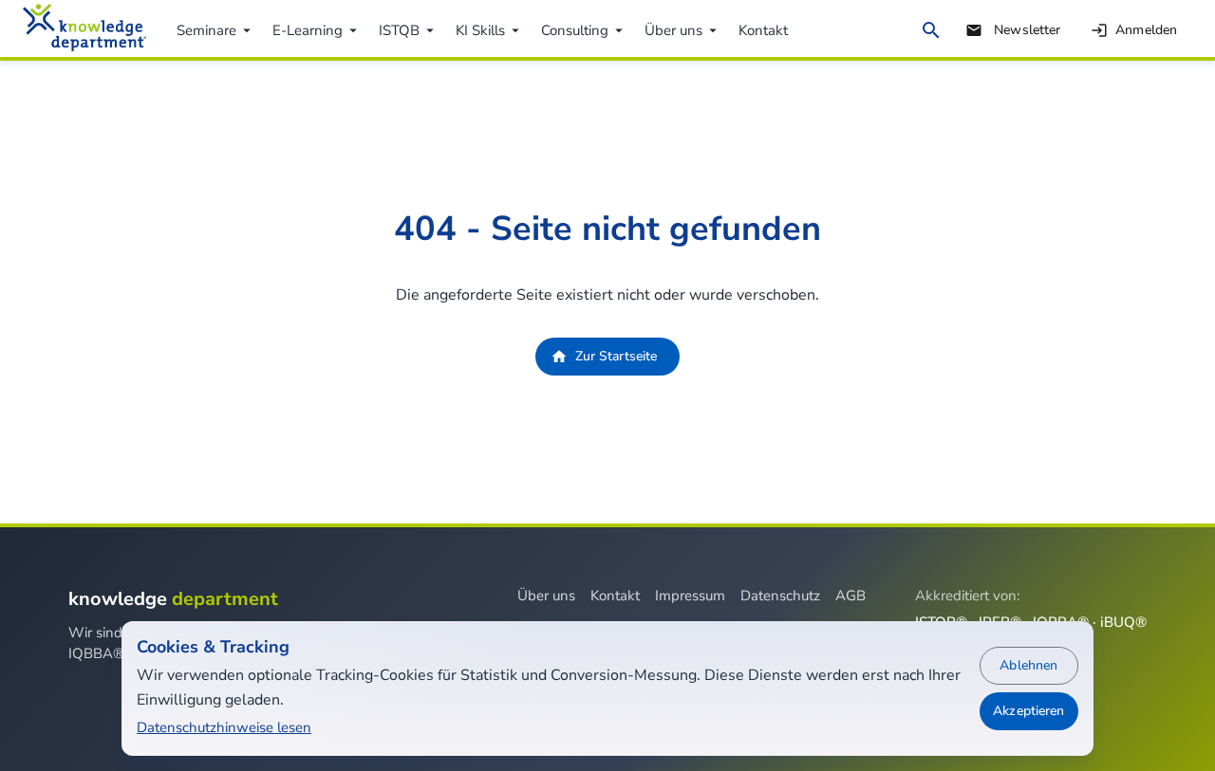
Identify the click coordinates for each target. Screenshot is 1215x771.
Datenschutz (780, 595)
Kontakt (615, 595)
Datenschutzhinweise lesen (224, 727)
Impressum (690, 595)
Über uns (546, 595)
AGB (850, 595)
